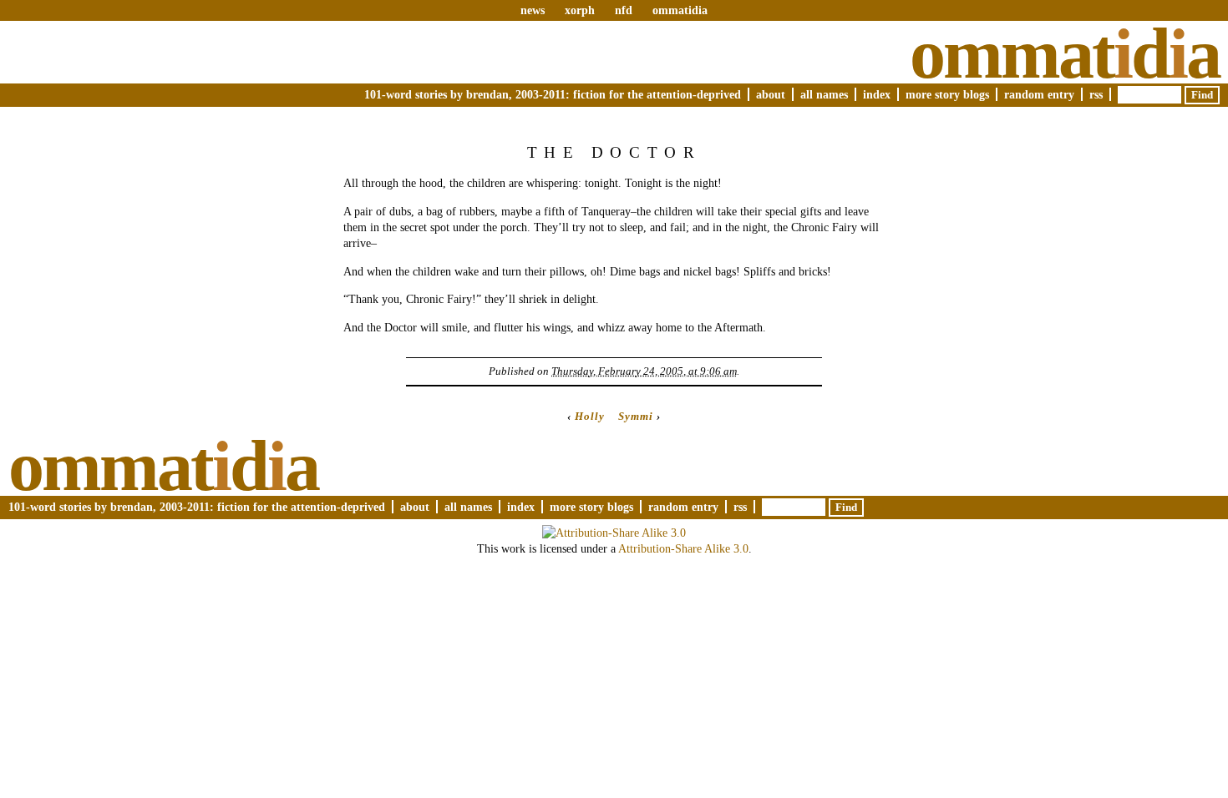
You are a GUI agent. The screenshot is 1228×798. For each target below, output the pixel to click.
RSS (1096, 94)
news (532, 10)
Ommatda (1065, 53)
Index (877, 94)
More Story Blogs (947, 94)
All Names (824, 94)
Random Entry (1039, 94)
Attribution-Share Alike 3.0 (683, 548)
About (770, 94)
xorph (580, 10)
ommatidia (680, 10)
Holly (590, 416)
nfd (623, 10)
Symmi (635, 416)
